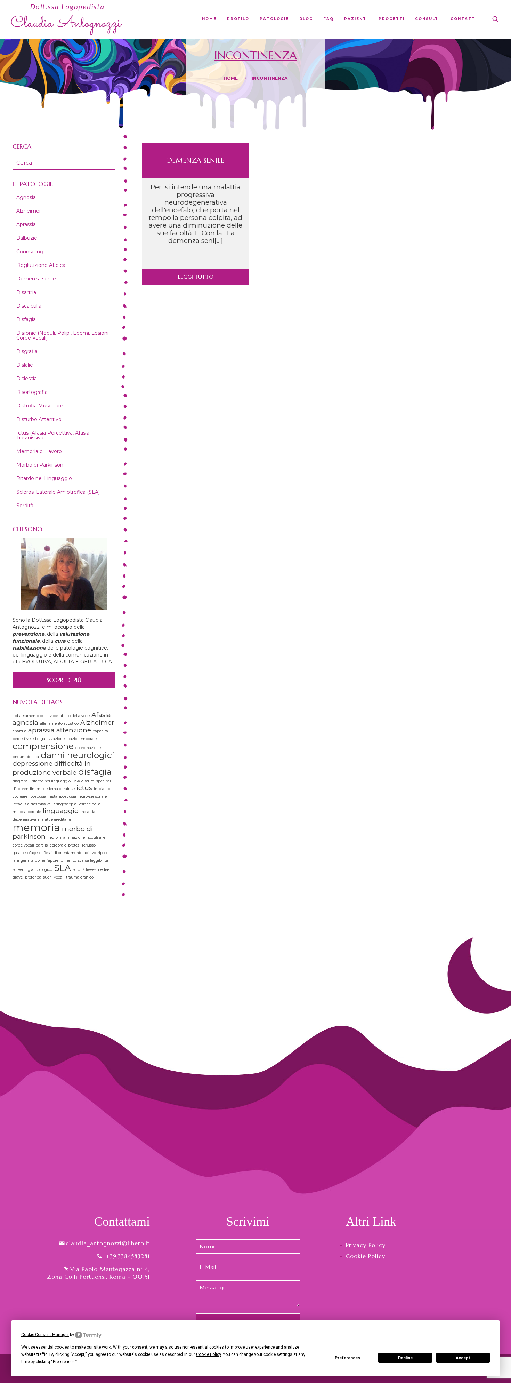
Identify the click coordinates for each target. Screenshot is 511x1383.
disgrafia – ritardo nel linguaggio (42, 781)
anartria (19, 731)
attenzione (73, 730)
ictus (84, 788)
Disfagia (26, 319)
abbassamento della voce (35, 716)
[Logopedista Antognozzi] (66, 19)
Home (231, 78)
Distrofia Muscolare (39, 406)
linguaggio (61, 811)
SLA (62, 868)
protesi (74, 845)
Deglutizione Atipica (40, 265)
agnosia (25, 722)
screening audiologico (32, 869)
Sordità (24, 505)
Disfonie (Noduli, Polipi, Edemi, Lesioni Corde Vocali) (62, 335)
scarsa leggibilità (93, 860)
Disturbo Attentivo (39, 419)
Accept (463, 1358)
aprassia (41, 730)
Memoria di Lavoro (39, 451)
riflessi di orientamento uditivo (68, 853)
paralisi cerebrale (51, 845)
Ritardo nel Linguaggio (44, 478)
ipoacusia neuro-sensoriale (83, 796)
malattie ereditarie (54, 819)
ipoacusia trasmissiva (32, 804)
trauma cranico (80, 877)
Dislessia (26, 378)
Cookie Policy (365, 1256)
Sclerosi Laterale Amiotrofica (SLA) (58, 492)
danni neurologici (77, 755)
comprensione (43, 746)
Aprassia (26, 224)
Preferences (347, 1358)
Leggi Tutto (195, 276)
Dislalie (24, 365)
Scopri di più (64, 679)
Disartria (26, 292)
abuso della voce (75, 716)
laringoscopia (64, 804)
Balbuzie (26, 238)
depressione (32, 764)
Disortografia (32, 392)
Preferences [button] (64, 1361)
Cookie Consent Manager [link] (45, 1334)
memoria (36, 827)
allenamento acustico (59, 723)
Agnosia (26, 197)
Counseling (29, 251)
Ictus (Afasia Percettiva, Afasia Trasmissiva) (52, 435)
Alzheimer (28, 211)
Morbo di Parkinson (39, 465)
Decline (405, 1358)
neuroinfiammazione (66, 837)
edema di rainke (60, 789)
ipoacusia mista (43, 796)
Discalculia (28, 306)
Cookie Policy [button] (208, 1354)
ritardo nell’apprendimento (52, 860)
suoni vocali (53, 877)
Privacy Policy (366, 1244)
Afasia (101, 715)
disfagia (95, 771)
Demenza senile (195, 160)
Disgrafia (27, 351)
